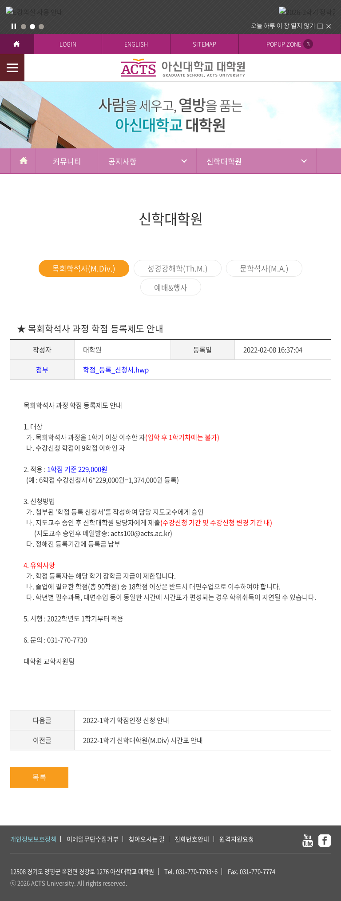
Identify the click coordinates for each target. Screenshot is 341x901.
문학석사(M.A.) (264, 268)
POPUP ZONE (287, 44)
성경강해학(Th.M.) (177, 268)
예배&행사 (170, 287)
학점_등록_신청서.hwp (116, 370)
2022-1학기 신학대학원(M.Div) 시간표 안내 (143, 740)
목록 (39, 776)
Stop (13, 26)
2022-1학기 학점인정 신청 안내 (126, 720)
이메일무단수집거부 (93, 839)
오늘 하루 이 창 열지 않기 (283, 25)
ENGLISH (136, 44)
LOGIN (67, 44)
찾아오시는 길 (147, 839)
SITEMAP (204, 44)
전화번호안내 (191, 839)
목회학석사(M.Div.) (83, 268)
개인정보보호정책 (33, 839)
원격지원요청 (236, 839)
